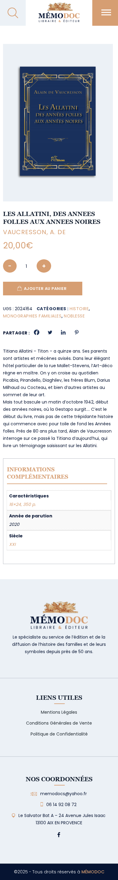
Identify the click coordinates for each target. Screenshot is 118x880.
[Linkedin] (63, 332)
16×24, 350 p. (22, 504)
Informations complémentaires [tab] (37, 473)
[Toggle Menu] (106, 12)
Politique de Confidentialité (59, 734)
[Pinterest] (76, 332)
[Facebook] (36, 332)
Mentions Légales (59, 712)
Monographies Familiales (32, 316)
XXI (12, 544)
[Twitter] (50, 332)
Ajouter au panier (45, 288)
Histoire (79, 309)
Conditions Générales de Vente (59, 723)
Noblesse (74, 316)
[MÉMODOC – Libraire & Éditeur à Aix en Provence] (58, 16)
